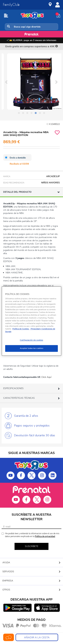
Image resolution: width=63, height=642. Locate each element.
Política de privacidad (45, 536)
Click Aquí (46, 377)
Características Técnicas (19, 398)
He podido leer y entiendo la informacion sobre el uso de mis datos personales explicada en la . (32, 535)
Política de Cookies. (20, 329)
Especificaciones (13, 388)
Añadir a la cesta (37, 637)
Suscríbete (31, 546)
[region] (32, 321)
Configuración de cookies (31, 340)
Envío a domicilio (18, 157)
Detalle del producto (17, 191)
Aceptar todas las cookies (31, 348)
